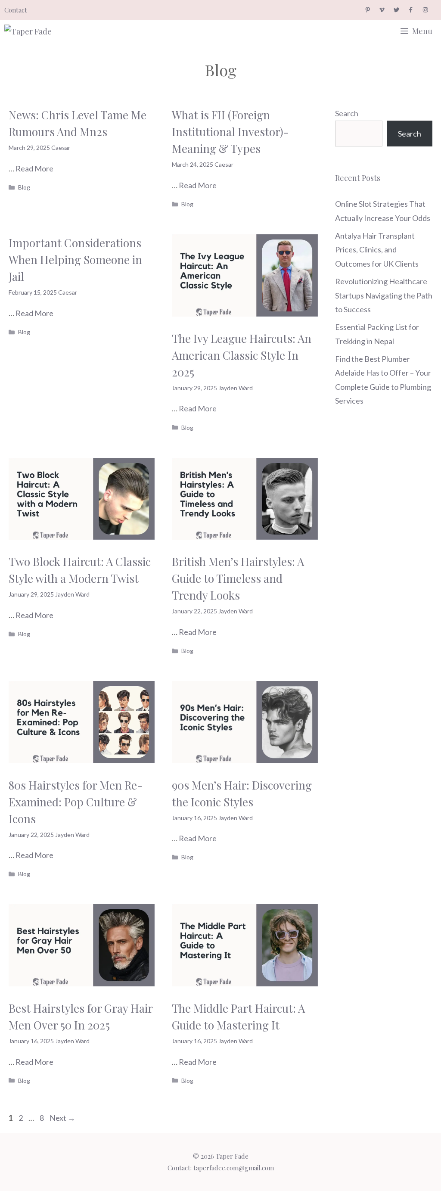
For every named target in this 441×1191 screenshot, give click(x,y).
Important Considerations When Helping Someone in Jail (75, 259)
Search (346, 113)
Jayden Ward (235, 388)
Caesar (60, 147)
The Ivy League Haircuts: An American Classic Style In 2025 (241, 355)
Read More (34, 168)
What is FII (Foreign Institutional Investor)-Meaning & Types (230, 131)
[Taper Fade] (36, 31)
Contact (15, 10)
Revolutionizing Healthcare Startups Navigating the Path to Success (383, 295)
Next (62, 1118)
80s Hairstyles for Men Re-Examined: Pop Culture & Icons (76, 801)
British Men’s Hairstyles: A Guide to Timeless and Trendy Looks (238, 578)
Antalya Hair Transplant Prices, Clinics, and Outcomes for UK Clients (377, 249)
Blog (24, 187)
